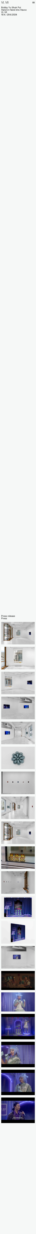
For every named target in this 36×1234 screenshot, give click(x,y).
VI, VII (5, 2)
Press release (8, 616)
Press (4, 618)
